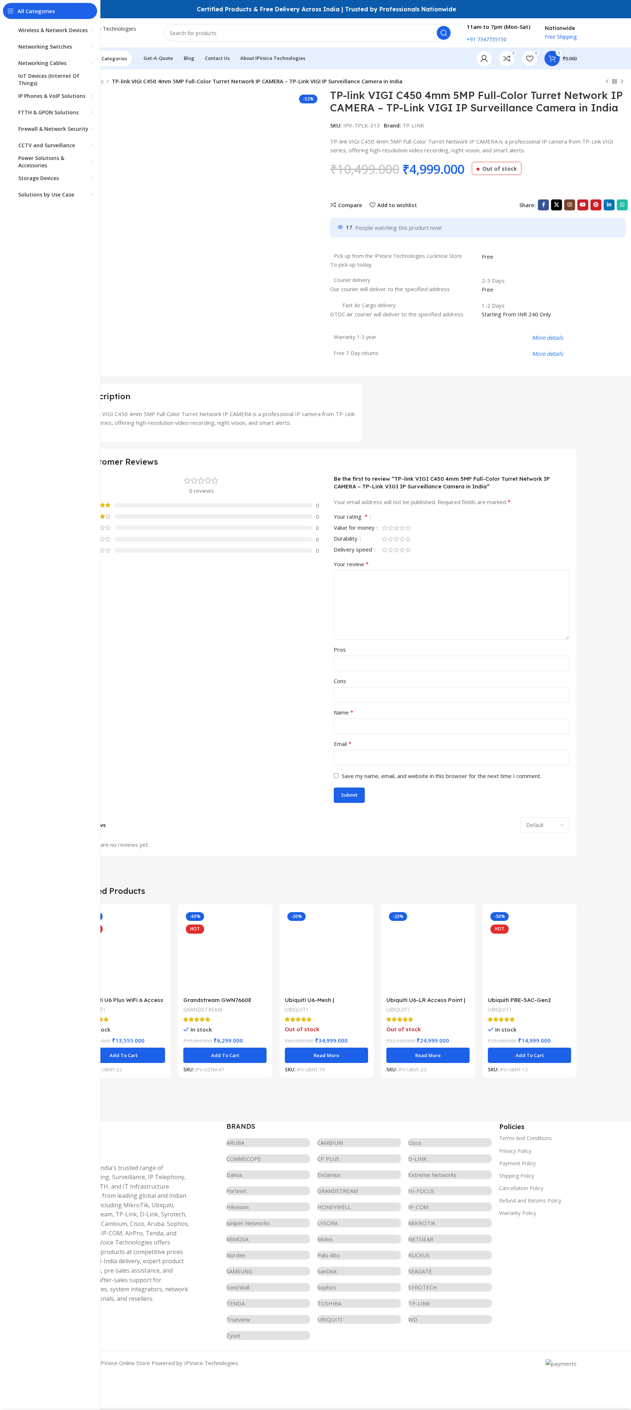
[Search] (444, 33)
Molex (325, 1239)
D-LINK (417, 1158)
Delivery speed (354, 550)
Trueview (238, 1319)
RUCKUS (419, 1255)
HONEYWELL (334, 1207)
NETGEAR (420, 1239)
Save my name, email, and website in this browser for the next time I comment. (441, 776)
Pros (340, 649)
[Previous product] (607, 81)
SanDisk (327, 1271)
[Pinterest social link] (595, 204)
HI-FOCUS (421, 1190)
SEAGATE (420, 1271)
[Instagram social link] (569, 204)
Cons (340, 681)
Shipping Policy (516, 1175)
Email (343, 744)
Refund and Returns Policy (530, 1200)
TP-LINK (413, 125)
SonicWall (237, 1287)
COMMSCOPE (243, 1158)
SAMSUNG (239, 1271)
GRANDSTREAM (202, 1009)
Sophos (326, 1287)
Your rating (351, 517)
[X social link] (556, 204)
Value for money (355, 528)
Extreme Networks (432, 1174)
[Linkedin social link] (609, 204)
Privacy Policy (515, 1150)
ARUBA (235, 1142)
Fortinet (236, 1190)
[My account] (484, 58)
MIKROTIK (422, 1223)
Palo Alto (328, 1255)
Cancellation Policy (521, 1188)
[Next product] (622, 81)
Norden (235, 1255)
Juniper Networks (248, 1223)
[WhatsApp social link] (622, 204)
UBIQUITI (296, 1009)
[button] (123, 1055)
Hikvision (237, 1207)
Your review (351, 564)
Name (343, 712)
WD (412, 1319)
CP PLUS (328, 1158)
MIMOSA (237, 1239)
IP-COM (418, 1207)
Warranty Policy (517, 1212)
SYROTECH (422, 1287)
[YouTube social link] (582, 204)
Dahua (234, 1174)
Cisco (414, 1142)
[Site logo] (112, 32)
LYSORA (327, 1223)
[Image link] (131, 1138)
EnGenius (329, 1174)
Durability (346, 539)
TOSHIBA (329, 1303)
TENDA (235, 1303)
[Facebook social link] (543, 204)
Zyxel (233, 1335)
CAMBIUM (330, 1142)
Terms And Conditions (525, 1138)
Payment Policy (517, 1163)
